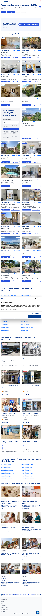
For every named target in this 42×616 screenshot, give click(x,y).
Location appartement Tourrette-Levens (8, 295)
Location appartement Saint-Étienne (7, 473)
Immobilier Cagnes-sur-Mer (6, 329)
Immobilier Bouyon (4, 324)
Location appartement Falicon (26, 295)
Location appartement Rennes (6, 472)
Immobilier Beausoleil (5, 330)
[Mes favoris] (38, 1)
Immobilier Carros (4, 319)
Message (6, 57)
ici (7, 126)
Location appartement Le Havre (27, 473)
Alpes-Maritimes (31, 594)
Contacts (2, 603)
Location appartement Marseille (27, 464)
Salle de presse (3, 605)
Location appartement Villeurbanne (27, 478)
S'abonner (10, 129)
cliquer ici (4, 134)
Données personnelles (5, 607)
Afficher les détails (35, 313)
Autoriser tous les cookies (34, 316)
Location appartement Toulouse (27, 466)
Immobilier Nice (4, 321)
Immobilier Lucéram (24, 330)
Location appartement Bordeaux (7, 470)
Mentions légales (4, 599)
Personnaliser (20, 316)
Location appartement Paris (6, 464)
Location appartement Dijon (6, 476)
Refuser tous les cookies (7, 316)
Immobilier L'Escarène (25, 324)
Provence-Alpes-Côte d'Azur (20, 594)
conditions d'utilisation (14, 136)
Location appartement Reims (26, 472)
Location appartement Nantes (26, 467)
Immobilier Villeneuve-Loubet (6, 332)
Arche (28, 613)
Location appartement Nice (6, 467)
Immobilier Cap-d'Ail (25, 329)
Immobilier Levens (24, 321)
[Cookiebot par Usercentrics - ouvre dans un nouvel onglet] (36, 298)
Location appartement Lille (26, 470)
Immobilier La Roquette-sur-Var (27, 319)
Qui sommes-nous (4, 609)
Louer (3, 11)
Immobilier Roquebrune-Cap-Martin (27, 332)
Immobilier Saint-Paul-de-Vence (27, 327)
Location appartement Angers (26, 476)
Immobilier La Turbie (5, 327)
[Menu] (2, 1)
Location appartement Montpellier (7, 469)
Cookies (2, 601)
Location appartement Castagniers (7, 293)
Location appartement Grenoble (27, 475)
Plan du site (3, 611)
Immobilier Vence (24, 326)
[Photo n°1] (10, 43)
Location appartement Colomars (27, 293)
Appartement (11, 594)
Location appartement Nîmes (6, 478)
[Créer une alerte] (40, 6)
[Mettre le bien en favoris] (19, 38)
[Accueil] (2, 595)
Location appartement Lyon (6, 466)
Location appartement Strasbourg (27, 469)
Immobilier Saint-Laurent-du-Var (7, 326)
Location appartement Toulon (6, 475)
